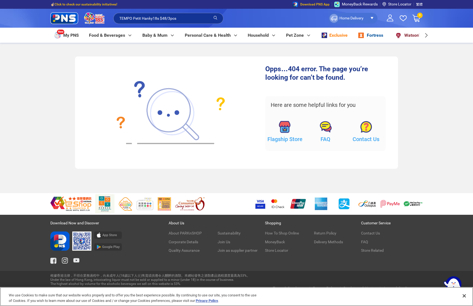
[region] (236, 296)
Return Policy (325, 233)
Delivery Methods (328, 242)
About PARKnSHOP (185, 233)
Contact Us (366, 139)
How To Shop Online (282, 233)
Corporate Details (183, 242)
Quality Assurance (184, 250)
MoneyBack (275, 242)
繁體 (419, 4)
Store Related (372, 250)
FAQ (325, 139)
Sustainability (229, 233)
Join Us (224, 242)
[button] (352, 18)
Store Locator (399, 4)
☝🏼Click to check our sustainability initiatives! (83, 4)
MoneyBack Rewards (360, 4)
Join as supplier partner (238, 250)
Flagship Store (284, 139)
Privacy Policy (207, 300)
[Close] (464, 296)
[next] (426, 35)
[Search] (215, 18)
